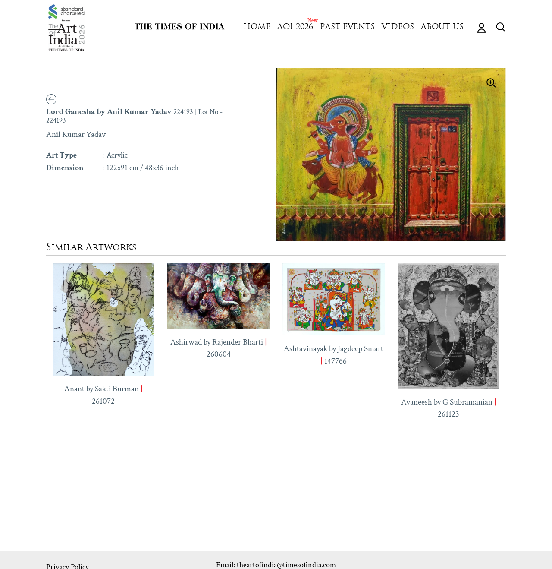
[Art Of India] (66, 27)
